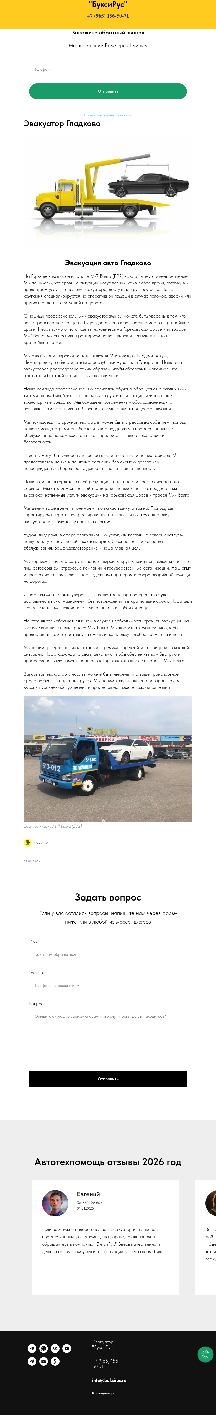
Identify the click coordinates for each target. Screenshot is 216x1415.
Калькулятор (103, 1393)
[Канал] (32, 1364)
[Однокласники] (55, 1364)
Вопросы (37, 1003)
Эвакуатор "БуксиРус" (103, 1344)
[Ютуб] (66, 1351)
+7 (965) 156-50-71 (108, 15)
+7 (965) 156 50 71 (105, 1363)
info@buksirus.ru (109, 1380)
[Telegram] (32, 1351)
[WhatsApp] (43, 1351)
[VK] (55, 1351)
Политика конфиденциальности (108, 115)
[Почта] (43, 1364)
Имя (33, 941)
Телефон (37, 972)
